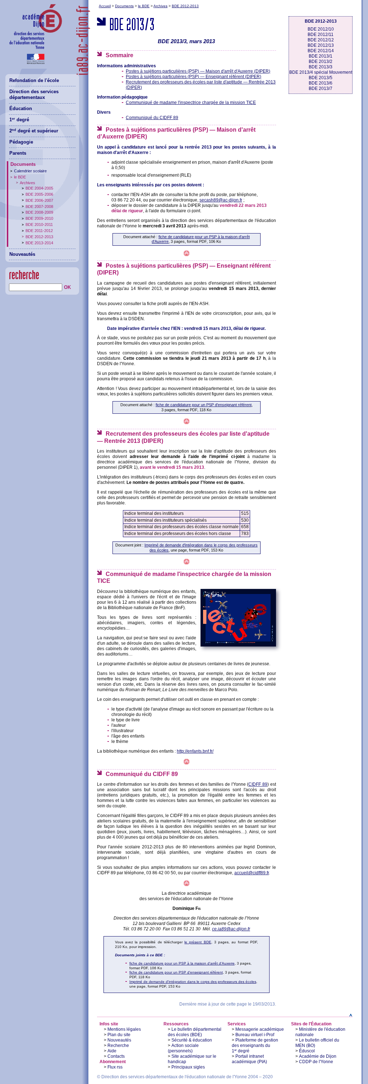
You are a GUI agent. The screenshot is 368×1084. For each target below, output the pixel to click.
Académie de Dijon (317, 1056)
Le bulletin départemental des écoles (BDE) (194, 1032)
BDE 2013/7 (320, 88)
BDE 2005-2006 (39, 194)
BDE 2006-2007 (39, 200)
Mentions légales (124, 1029)
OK (67, 287)
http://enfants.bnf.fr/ (195, 751)
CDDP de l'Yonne (316, 1061)
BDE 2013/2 (320, 61)
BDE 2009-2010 (39, 218)
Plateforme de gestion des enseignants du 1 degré (255, 1045)
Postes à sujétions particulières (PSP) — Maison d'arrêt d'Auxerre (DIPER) (198, 71)
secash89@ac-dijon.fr (220, 200)
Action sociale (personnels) (183, 1048)
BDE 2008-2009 (39, 212)
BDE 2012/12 (321, 39)
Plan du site (118, 1034)
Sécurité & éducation (191, 1040)
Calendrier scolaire (30, 171)
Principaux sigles (188, 1067)
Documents (124, 6)
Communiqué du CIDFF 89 (152, 117)
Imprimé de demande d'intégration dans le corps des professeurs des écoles (192, 982)
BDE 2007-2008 (39, 206)
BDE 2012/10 (321, 29)
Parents (17, 153)
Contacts (116, 1056)
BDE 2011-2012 (39, 230)
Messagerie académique (259, 1029)
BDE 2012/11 (321, 34)
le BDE (144, 6)
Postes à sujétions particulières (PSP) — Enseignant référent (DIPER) (193, 76)
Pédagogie (21, 142)
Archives (160, 6)
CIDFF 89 (257, 784)
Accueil (105, 6)
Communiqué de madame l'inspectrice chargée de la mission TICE (191, 102)
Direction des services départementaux (34, 94)
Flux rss (115, 1067)
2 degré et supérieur (33, 130)
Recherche (118, 1045)
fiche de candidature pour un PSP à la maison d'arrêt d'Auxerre (182, 963)
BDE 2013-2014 (39, 243)
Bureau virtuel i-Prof (254, 1034)
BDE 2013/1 (320, 56)
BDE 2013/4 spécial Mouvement (320, 72)
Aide (111, 1050)
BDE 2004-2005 (39, 188)
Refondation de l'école (34, 80)
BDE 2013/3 (320, 66)
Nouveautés (119, 1040)
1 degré (19, 119)
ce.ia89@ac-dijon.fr (231, 928)
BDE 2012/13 (321, 45)
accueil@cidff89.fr (251, 872)
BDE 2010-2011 (39, 224)
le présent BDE (197, 942)
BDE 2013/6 (320, 83)
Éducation (20, 108)
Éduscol (307, 1050)
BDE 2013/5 (320, 77)
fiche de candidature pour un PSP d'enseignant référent (204, 405)
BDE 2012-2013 (185, 6)
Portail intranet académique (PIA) (249, 1059)
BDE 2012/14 (321, 50)
